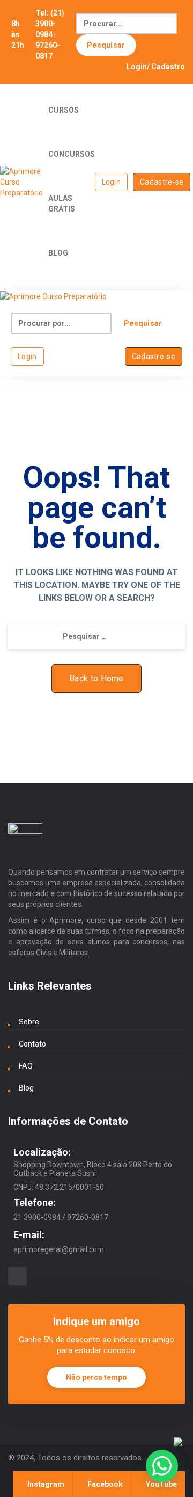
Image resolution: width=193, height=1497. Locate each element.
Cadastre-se (161, 182)
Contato (32, 1044)
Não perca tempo (96, 1377)
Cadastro (168, 66)
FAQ (26, 1066)
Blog (26, 1088)
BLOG (58, 253)
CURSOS (63, 110)
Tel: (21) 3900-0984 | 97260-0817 (49, 34)
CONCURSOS (71, 154)
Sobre (29, 1022)
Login (137, 66)
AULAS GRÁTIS (61, 203)
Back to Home (96, 678)
